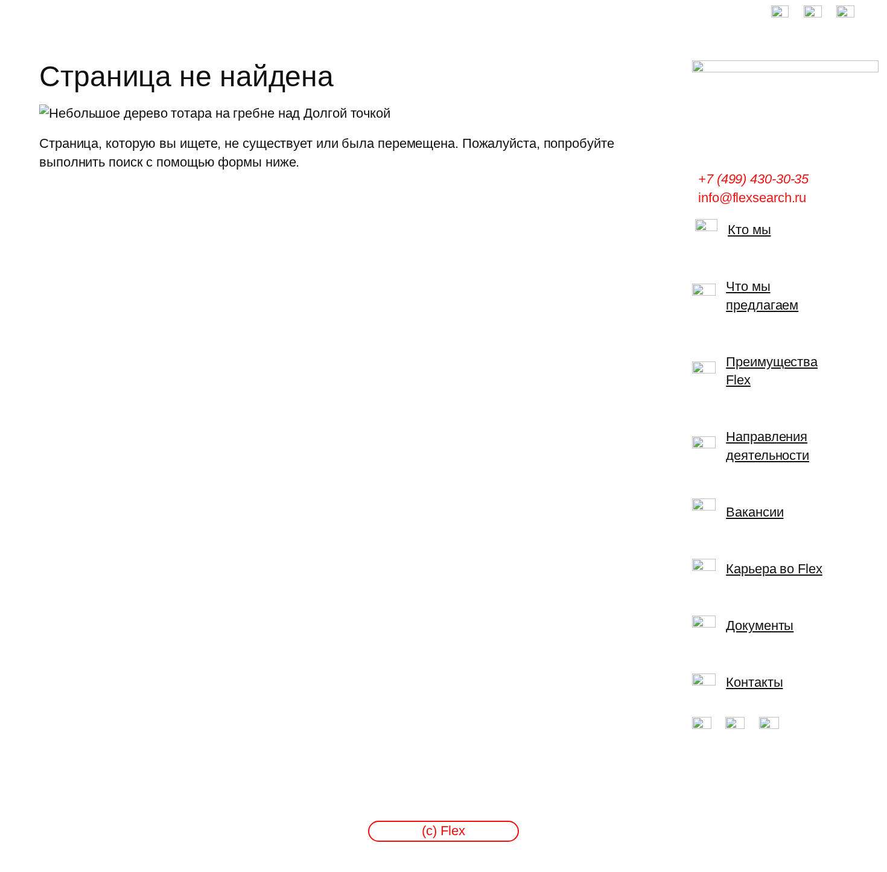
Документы (759, 625)
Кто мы (749, 229)
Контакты (754, 682)
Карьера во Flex (774, 568)
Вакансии (754, 512)
